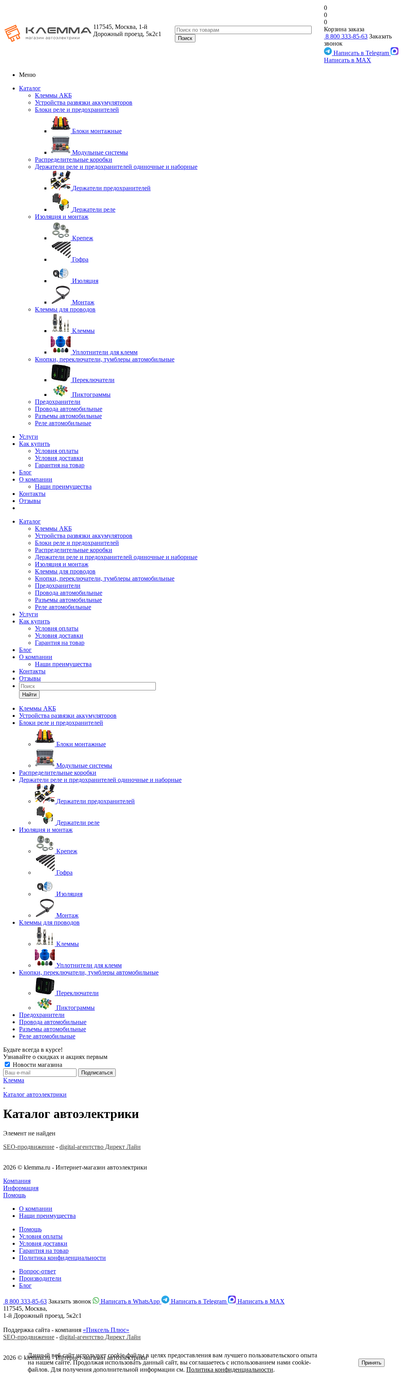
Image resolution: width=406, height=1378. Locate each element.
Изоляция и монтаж (61, 216)
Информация (20, 1188)
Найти (29, 695)
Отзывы (30, 500)
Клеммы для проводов (65, 309)
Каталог (30, 88)
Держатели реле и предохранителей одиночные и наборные (116, 166)
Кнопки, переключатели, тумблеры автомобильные (104, 359)
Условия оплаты (57, 450)
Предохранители (57, 401)
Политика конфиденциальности (62, 1257)
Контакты (32, 493)
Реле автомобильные (63, 423)
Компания (17, 1180)
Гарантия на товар (59, 465)
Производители (40, 1278)
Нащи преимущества (47, 1215)
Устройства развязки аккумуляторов (83, 102)
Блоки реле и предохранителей (77, 109)
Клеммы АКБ (53, 95)
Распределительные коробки (73, 159)
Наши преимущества (63, 486)
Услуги (28, 436)
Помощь (14, 1195)
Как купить (34, 443)
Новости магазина (36, 1064)
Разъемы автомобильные (68, 416)
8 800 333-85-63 (346, 36)
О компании (35, 479)
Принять (371, 1363)
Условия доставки (59, 458)
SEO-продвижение (28, 1146)
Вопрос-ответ (37, 1271)
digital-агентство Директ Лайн (100, 1146)
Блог (25, 472)
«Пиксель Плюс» (106, 1329)
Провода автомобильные (68, 408)
